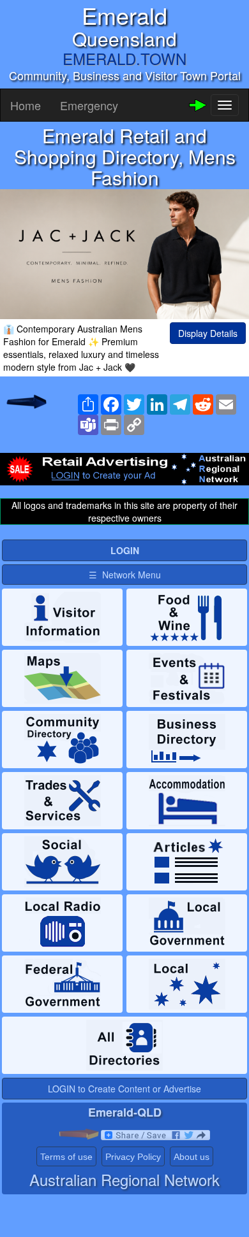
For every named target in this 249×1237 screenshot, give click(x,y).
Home (25, 105)
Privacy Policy (133, 1157)
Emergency (89, 105)
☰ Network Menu (125, 574)
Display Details (208, 333)
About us (191, 1157)
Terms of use (66, 1157)
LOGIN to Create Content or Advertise (124, 1088)
